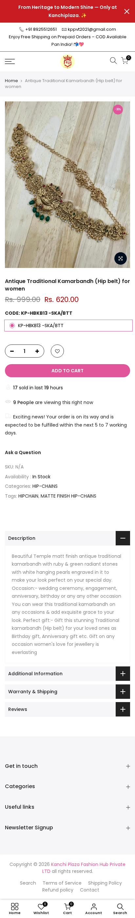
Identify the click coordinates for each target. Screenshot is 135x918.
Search (28, 883)
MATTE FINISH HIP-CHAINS (68, 496)
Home (11, 81)
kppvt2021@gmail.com (92, 29)
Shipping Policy (105, 883)
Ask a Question (23, 452)
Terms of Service (62, 883)
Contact (89, 890)
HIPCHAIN (28, 496)
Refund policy (57, 890)
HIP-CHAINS (45, 486)
